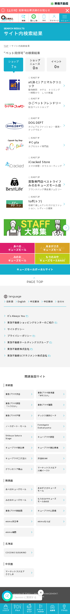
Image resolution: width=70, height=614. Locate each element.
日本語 (9, 301)
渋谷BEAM (43, 458)
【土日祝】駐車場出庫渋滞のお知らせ (28, 10)
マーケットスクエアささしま (15, 573)
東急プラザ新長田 (14, 510)
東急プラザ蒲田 (45, 404)
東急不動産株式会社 (18, 349)
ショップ (13, 64)
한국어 (60, 301)
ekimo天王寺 (12, 521)
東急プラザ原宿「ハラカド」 (13, 405)
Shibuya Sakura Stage (14, 437)
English (21, 301)
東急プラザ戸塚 (13, 415)
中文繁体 (34, 301)
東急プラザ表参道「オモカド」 (46, 394)
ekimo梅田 (11, 532)
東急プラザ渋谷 (13, 394)
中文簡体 (48, 301)
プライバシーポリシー (19, 335)
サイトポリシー (15, 329)
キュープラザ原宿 (46, 436)
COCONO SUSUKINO (16, 552)
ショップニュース (35, 64)
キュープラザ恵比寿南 (48, 447)
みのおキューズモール (17, 258)
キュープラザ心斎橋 (47, 510)
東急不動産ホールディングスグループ (28, 342)
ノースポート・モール (16, 426)
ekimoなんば (44, 521)
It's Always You (16, 316)
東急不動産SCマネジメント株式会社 (27, 355)
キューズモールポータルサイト (35, 269)
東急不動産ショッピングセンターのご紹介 (30, 322)
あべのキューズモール (17, 247)
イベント (56, 64)
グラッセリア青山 (14, 469)
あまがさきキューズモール (52, 247)
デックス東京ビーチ (47, 415)
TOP (6, 45)
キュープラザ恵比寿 (15, 447)
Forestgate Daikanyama (44, 426)
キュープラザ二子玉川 (16, 458)
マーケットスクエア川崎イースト (47, 469)
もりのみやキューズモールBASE (52, 258)
